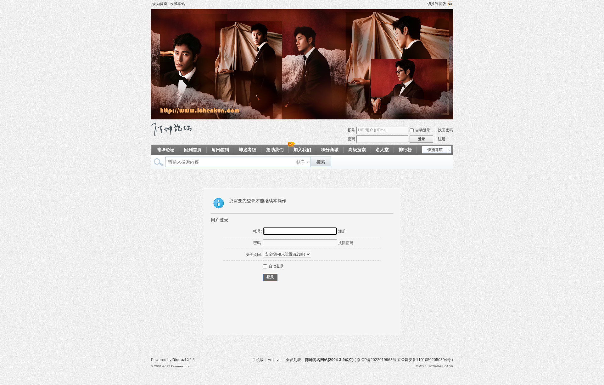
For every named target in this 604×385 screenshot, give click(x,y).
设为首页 (159, 4)
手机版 (258, 360)
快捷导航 (435, 149)
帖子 (300, 162)
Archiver (275, 360)
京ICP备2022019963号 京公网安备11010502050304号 (404, 360)
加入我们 (302, 149)
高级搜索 (357, 149)
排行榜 (405, 149)
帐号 (351, 130)
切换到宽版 (436, 4)
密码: (257, 243)
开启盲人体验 (450, 4)
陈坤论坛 (165, 149)
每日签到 (220, 149)
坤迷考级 (247, 149)
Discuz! (179, 360)
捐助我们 (275, 149)
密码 (351, 139)
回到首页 (193, 149)
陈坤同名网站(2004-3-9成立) (329, 360)
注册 (441, 139)
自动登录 (422, 130)
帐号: (257, 231)
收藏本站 (177, 4)
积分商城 (329, 149)
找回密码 (445, 130)
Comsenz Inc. (181, 366)
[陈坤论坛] (171, 135)
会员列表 (293, 360)
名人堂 (382, 149)
